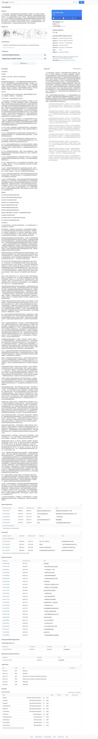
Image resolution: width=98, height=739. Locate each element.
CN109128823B (6, 635)
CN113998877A (6, 575)
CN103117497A (6, 596)
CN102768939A (6, 516)
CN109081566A (6, 581)
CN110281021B (6, 626)
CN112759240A (6, 544)
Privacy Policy (61, 736)
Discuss (73, 60)
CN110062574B (6, 541)
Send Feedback (38, 736)
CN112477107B (6, 590)
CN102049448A (6, 563)
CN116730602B (6, 547)
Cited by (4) (66, 56)
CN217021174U (6, 599)
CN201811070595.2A (7, 649)
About (31, 736)
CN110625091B (6, 572)
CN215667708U (6, 614)
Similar (74, 18)
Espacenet (61, 60)
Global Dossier (67, 60)
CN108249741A (6, 522)
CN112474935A (6, 587)
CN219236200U (6, 632)
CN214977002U (6, 602)
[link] (21, 45)
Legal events (72, 56)
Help (67, 736)
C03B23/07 (6, 45)
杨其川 (58, 24)
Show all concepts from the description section (13, 728)
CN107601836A (6, 519)
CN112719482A (6, 584)
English (62, 21)
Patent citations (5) (59, 56)
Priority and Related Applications (65, 58)
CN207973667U (6, 629)
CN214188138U (6, 611)
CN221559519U (6, 623)
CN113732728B (6, 605)
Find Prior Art (67, 18)
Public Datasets (47, 736)
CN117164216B (6, 550)
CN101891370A (6, 513)
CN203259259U (6, 617)
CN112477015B (6, 566)
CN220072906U (6, 620)
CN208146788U (6, 578)
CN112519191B (6, 593)
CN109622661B (6, 569)
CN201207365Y (6, 510)
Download (71, 692)
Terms (54, 736)
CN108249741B (6, 608)
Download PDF (57, 18)
